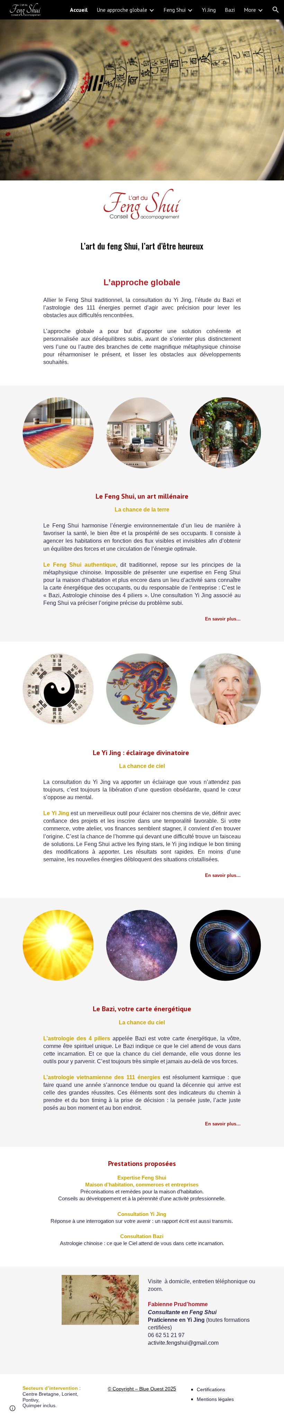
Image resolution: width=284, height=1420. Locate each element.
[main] (142, 306)
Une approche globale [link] (122, 9)
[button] (275, 9)
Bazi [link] (230, 9)
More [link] (250, 9)
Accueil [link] (79, 9)
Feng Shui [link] (174, 9)
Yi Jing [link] (209, 9)
